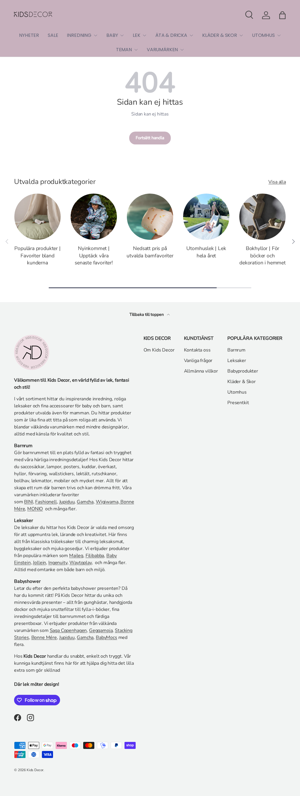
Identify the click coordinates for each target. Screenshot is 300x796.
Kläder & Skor (241, 381)
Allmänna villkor (201, 371)
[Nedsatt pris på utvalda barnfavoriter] (150, 217)
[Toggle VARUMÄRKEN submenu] (181, 49)
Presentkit (238, 402)
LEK (136, 35)
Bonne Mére (44, 637)
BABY (112, 35)
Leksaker (236, 360)
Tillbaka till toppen (147, 314)
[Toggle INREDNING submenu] (95, 35)
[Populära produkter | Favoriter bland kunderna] (37, 217)
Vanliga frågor (198, 360)
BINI (28, 502)
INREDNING (79, 35)
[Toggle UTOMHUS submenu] (278, 35)
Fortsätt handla (150, 138)
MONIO (35, 509)
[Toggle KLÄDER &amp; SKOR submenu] (241, 35)
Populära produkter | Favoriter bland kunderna (37, 255)
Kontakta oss (197, 350)
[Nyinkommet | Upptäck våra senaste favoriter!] (94, 217)
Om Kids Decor (159, 350)
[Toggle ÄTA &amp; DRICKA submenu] (191, 35)
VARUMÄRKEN (162, 49)
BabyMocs (106, 637)
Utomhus (237, 392)
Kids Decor (35, 770)
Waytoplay (80, 562)
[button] (282, 15)
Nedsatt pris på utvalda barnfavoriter (150, 252)
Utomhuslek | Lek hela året (206, 252)
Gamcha (85, 502)
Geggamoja (101, 630)
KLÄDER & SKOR (219, 35)
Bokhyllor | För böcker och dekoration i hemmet (262, 255)
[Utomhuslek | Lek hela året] (206, 217)
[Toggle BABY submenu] (121, 35)
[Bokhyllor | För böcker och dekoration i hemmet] (262, 217)
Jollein (39, 562)
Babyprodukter (242, 371)
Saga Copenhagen (68, 630)
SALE (53, 35)
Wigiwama (107, 502)
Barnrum (236, 350)
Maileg (76, 555)
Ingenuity (57, 562)
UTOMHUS (263, 35)
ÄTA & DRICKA (171, 35)
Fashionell (46, 502)
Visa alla (277, 182)
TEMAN (124, 49)
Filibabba (95, 555)
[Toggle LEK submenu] (144, 35)
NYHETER (29, 35)
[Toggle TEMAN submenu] (135, 49)
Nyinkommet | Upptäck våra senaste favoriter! (94, 255)
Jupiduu (67, 502)
